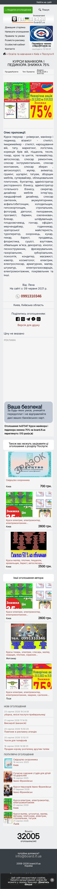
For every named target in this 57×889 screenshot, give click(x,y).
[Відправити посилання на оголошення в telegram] (28, 320)
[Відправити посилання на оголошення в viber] (23, 320)
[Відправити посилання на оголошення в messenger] (34, 320)
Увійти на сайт (44, 2)
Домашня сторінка (15, 27)
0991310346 (31, 296)
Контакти (10, 48)
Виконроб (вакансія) (15, 723)
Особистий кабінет (15, 44)
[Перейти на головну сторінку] (5, 54)
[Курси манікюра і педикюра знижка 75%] (28, 98)
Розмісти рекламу (15, 40)
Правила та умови (15, 36)
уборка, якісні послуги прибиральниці (24, 714)
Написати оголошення (17, 31)
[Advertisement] (28, 370)
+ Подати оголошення (18, 10)
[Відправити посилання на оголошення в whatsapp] (39, 320)
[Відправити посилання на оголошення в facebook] (18, 320)
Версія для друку (29, 325)
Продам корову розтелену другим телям (26, 749)
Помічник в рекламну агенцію (20, 731)
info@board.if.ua (28, 856)
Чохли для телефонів (15, 740)
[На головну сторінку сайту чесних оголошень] (28, 22)
